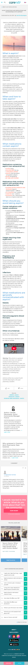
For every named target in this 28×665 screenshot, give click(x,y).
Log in (19, 663)
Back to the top (22, 622)
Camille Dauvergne (21, 15)
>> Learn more (14, 457)
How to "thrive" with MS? (10, 617)
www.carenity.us (10, 653)
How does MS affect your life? (12, 598)
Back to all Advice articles (10, 7)
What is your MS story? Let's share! (13, 607)
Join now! (14, 511)
